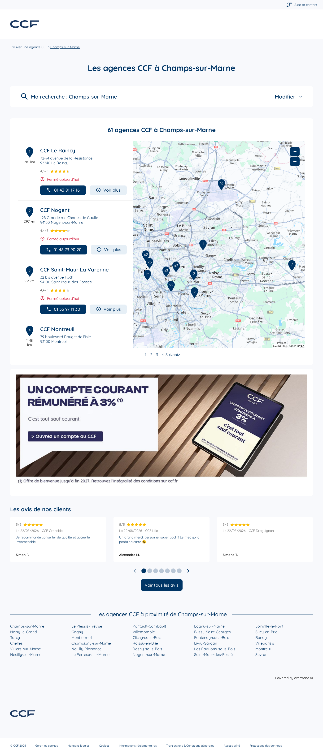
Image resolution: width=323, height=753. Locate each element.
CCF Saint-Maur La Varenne (74, 269)
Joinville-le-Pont (269, 626)
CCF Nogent (55, 210)
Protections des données (265, 745)
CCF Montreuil (57, 329)
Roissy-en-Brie (145, 643)
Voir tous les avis (162, 585)
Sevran (261, 654)
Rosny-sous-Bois (147, 648)
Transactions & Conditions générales (190, 745)
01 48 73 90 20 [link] (67, 249)
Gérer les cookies (46, 745)
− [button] (295, 161)
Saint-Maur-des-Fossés (214, 654)
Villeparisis (264, 643)
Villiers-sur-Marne (25, 648)
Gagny (77, 631)
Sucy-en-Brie (266, 631)
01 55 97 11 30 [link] (67, 309)
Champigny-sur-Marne (91, 643)
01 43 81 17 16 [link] (67, 190)
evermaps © (303, 678)
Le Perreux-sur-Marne (90, 654)
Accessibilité (232, 745)
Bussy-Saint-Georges (212, 631)
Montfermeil (81, 637)
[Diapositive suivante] (188, 571)
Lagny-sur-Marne (209, 626)
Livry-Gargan (205, 643)
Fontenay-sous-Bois (211, 637)
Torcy (15, 637)
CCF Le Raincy (57, 150)
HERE (300, 346)
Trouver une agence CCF (29, 47)
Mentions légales (78, 745)
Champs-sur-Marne (27, 626)
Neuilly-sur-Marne (25, 654)
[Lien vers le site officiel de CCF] (24, 24)
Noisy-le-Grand (23, 631)
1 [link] (145, 354)
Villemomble (144, 631)
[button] (143, 570)
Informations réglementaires (138, 745)
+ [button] (295, 152)
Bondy (261, 637)
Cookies (104, 745)
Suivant (172, 354)
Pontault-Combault (149, 626)
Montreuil (263, 648)
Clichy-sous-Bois (147, 637)
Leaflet (277, 346)
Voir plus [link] (112, 190)
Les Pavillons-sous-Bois (214, 648)
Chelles (16, 643)
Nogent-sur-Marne (149, 654)
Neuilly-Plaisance (86, 648)
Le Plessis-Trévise (86, 626)
